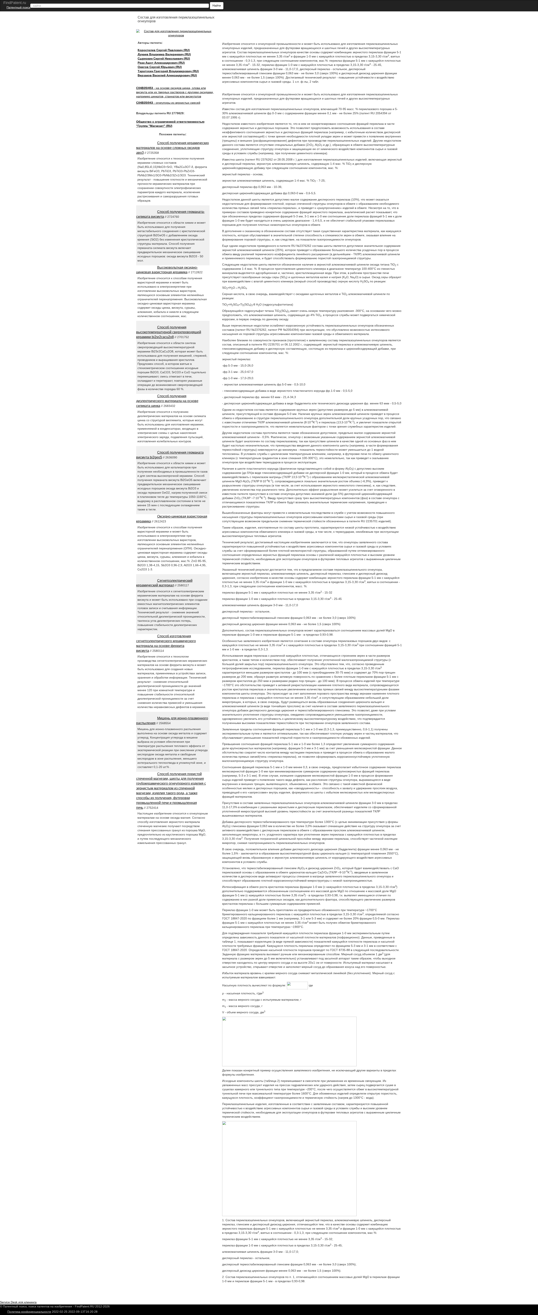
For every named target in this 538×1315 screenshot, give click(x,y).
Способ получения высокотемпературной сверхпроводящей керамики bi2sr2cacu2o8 (168, 332)
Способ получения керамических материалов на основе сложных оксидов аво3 (172, 147)
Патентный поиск (18, 7)
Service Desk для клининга (18, 1302)
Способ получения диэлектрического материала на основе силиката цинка (167, 401)
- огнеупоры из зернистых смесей (168, 102)
